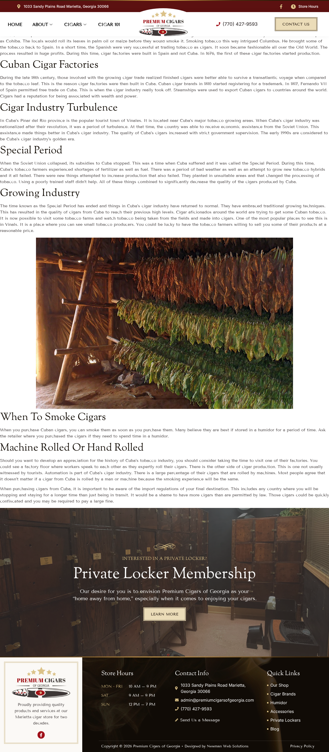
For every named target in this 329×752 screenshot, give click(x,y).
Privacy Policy (302, 746)
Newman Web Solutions (228, 746)
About (40, 24)
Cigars (73, 24)
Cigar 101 (109, 24)
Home (15, 24)
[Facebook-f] (281, 6)
